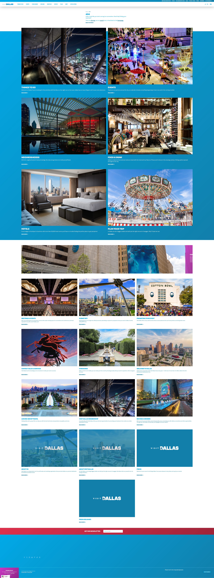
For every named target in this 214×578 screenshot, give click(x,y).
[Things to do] (63, 56)
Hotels (25, 228)
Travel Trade (192, 0)
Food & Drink (35, 4)
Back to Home (89, 22)
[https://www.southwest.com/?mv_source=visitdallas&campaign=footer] (164, 566)
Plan (61, 4)
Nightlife (49, 4)
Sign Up (126, 531)
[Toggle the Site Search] (208, 4)
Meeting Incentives (166, 0)
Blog (187, 0)
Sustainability (168, 545)
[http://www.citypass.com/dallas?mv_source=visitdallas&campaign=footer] (146, 566)
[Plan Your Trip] (150, 197)
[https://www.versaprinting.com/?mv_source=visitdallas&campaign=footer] (172, 566)
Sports (56, 4)
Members (202, 0)
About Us (167, 538)
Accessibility (208, 0)
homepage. (121, 20)
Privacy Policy (24, 565)
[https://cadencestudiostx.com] (189, 566)
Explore (42, 4)
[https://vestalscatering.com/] (179, 566)
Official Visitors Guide (170, 541)
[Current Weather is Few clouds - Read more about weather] (205, 4)
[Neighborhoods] (63, 126)
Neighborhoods (30, 157)
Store (173, 0)
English (6, 576)
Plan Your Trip (116, 228)
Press (197, 0)
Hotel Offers (73, 4)
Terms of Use (29, 565)
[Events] (150, 56)
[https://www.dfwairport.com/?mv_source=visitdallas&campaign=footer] (137, 566)
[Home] (7, 4)
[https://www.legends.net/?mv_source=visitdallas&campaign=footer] (155, 566)
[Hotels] (63, 197)
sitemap (93, 20)
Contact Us (167, 552)
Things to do (20, 4)
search (102, 20)
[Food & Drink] (150, 126)
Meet (66, 4)
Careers (167, 540)
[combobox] (5, 576)
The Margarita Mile (180, 0)
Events (27, 4)
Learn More (174, 264)
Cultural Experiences (170, 546)
